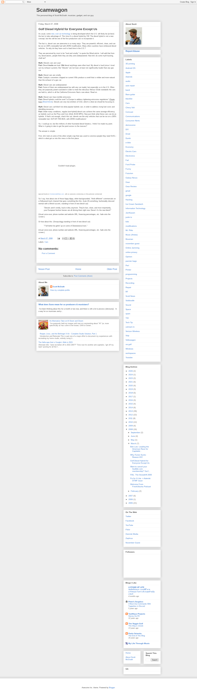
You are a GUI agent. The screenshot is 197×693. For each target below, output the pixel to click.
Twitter (128, 516)
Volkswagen (131, 340)
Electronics (130, 156)
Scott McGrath (59, 287)
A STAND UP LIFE (136, 587)
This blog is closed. (136, 626)
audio (128, 81)
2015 (131, 404)
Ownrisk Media (132, 534)
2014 (131, 407)
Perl (127, 265)
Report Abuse (133, 51)
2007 (131, 496)
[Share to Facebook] (71, 238)
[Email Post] (58, 238)
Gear (128, 182)
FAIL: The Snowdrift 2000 (141, 475)
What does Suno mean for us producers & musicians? (63, 304)
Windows (129, 349)
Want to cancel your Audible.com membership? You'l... (140, 469)
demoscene (130, 125)
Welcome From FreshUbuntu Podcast (140, 485)
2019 (131, 389)
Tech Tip (129, 322)
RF (127, 292)
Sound (128, 305)
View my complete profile (60, 290)
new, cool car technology (60, 34)
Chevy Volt (130, 107)
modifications (131, 226)
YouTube (129, 525)
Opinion (129, 257)
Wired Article (47, 102)
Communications (133, 116)
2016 (131, 400)
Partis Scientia (135, 633)
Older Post (112, 269)
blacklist (129, 99)
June (133, 436)
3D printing (130, 64)
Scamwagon (51, 10)
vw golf (128, 344)
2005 (131, 503)
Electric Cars (131, 151)
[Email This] (63, 238)
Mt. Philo (129, 230)
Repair (128, 287)
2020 (131, 385)
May (133, 440)
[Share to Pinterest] (73, 238)
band (128, 90)
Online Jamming (132, 248)
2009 (131, 426)
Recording (130, 283)
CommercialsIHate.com (57, 194)
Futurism (129, 173)
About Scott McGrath (130, 658)
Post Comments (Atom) (83, 276)
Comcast (129, 112)
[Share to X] (68, 238)
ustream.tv (130, 327)
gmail (128, 191)
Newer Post (44, 269)
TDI (127, 318)
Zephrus (129, 538)
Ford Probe (130, 164)
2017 (131, 396)
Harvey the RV (134, 616)
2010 (131, 422)
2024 (131, 375)
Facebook (130, 521)
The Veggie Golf (135, 624)
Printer (128, 270)
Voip (127, 335)
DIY (127, 129)
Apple (128, 72)
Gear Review (131, 186)
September (136, 432)
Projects (129, 278)
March (134, 443)
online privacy (131, 252)
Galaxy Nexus (131, 178)
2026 (131, 371)
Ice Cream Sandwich (134, 204)
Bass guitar (130, 94)
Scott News (130, 296)
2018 (131, 393)
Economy (129, 147)
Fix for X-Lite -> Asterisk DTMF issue (140, 479)
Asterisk (129, 77)
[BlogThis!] (66, 238)
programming (131, 274)
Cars (46, 242)
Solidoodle (130, 300)
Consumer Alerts (133, 121)
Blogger (112, 688)
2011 (131, 418)
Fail (127, 160)
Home (78, 269)
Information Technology (135, 208)
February (135, 491)
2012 (131, 415)
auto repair (130, 86)
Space (128, 309)
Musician (129, 239)
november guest (132, 243)
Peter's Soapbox (135, 602)
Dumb (128, 138)
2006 (131, 499)
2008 (131, 429)
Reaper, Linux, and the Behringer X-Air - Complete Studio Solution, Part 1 (68, 334)
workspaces (131, 353)
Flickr (128, 530)
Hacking (129, 200)
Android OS (130, 68)
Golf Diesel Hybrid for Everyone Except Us (139, 462)
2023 (131, 378)
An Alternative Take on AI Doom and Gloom (66, 321)
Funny (128, 169)
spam (128, 314)
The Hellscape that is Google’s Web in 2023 (55, 342)
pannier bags (131, 261)
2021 (131, 382)
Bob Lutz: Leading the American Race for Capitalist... (139, 449)
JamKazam (130, 213)
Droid (128, 134)
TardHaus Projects (136, 614)
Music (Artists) (132, 235)
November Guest (133, 543)
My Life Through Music (139, 643)
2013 (131, 411)
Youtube (129, 357)
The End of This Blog (136, 636)
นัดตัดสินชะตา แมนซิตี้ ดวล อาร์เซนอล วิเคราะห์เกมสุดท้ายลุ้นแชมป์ (141, 591)
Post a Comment (48, 253)
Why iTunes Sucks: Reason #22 (138, 456)
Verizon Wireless (133, 331)
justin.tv (129, 217)
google (128, 195)
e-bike (128, 142)
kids (127, 222)
